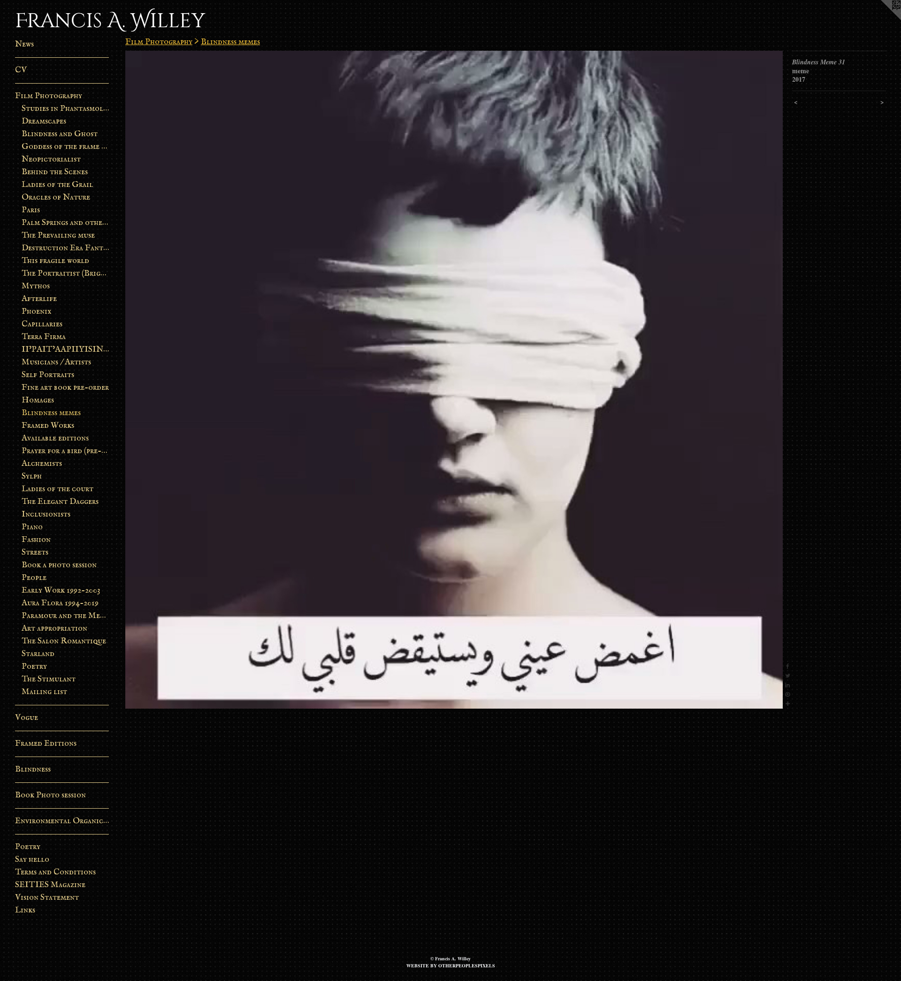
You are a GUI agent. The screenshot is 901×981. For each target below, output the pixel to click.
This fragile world (55, 260)
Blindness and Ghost (60, 134)
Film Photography (48, 96)
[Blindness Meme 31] (454, 380)
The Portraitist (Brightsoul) (65, 273)
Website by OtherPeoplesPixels (450, 965)
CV (21, 70)
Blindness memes (51, 413)
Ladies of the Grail (57, 184)
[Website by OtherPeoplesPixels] (882, 19)
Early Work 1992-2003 (61, 590)
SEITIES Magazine (50, 885)
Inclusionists (46, 514)
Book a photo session (59, 565)
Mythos (36, 286)
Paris (31, 210)
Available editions (55, 438)
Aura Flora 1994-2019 (60, 603)
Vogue (26, 717)
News (24, 44)
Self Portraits (48, 375)
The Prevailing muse (58, 235)
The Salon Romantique (64, 641)
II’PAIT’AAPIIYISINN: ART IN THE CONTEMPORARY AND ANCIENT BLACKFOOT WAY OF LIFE (65, 349)
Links (25, 910)
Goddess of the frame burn (65, 146)
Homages (38, 400)
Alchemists (42, 463)
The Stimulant (49, 679)
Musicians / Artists (56, 362)
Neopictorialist (51, 159)
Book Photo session (50, 795)
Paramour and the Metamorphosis (65, 615)
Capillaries (42, 324)
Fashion (36, 539)
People (34, 577)
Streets (35, 552)
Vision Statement (47, 897)
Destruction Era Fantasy (65, 248)
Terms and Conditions (55, 872)
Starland (38, 654)
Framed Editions (45, 743)
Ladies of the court (57, 489)
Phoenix (37, 311)
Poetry (34, 666)
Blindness (33, 769)
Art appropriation (54, 628)
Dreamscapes (44, 121)
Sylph (32, 476)
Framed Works (48, 425)
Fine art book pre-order (65, 387)
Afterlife (39, 299)
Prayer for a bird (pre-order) (65, 451)
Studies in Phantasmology (65, 108)
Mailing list (44, 692)
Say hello (32, 859)
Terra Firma (44, 337)
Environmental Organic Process (62, 821)
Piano (32, 527)
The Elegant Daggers (60, 501)
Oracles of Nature (56, 197)
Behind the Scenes (55, 172)
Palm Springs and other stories (65, 222)
